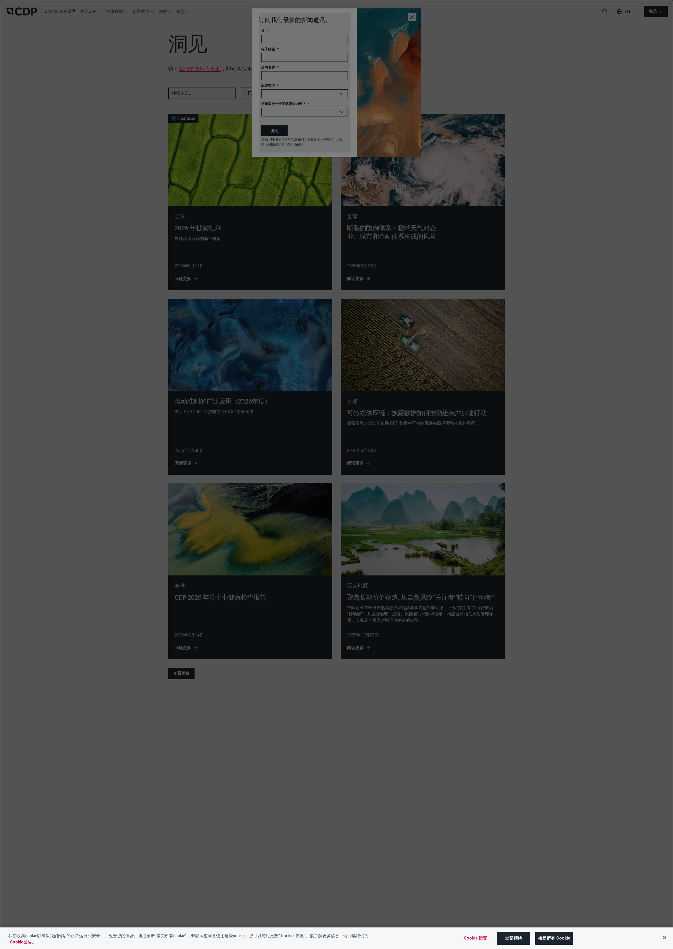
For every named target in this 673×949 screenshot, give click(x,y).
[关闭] (664, 937)
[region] (336, 938)
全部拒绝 (513, 938)
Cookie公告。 (23, 942)
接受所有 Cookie (554, 938)
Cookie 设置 (475, 938)
